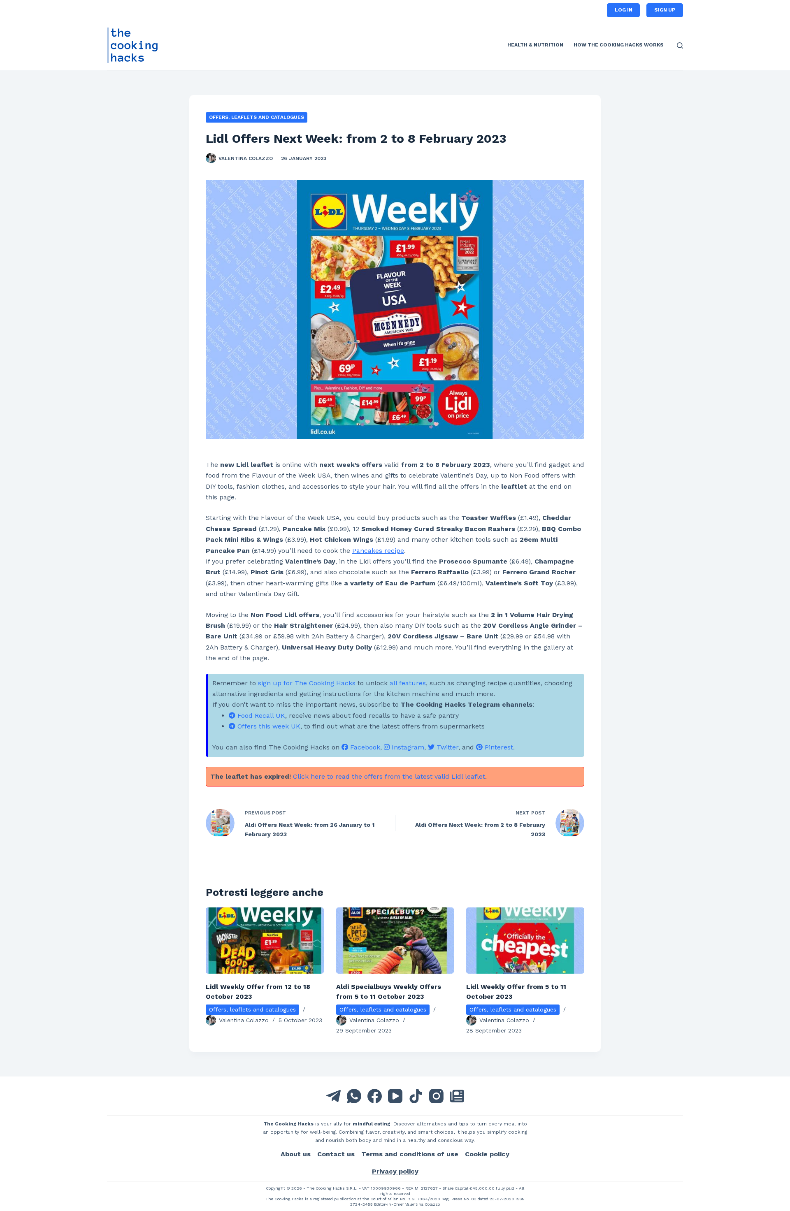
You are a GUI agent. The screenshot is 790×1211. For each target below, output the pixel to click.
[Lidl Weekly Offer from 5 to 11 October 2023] (525, 940)
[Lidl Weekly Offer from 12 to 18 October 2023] (265, 940)
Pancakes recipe (378, 550)
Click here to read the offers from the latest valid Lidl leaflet (389, 776)
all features (408, 683)
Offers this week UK (267, 726)
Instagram (407, 747)
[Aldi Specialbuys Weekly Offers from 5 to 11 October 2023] (395, 940)
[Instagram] (436, 1096)
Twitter (446, 747)
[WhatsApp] (354, 1096)
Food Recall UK (260, 715)
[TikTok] (416, 1096)
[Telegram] (333, 1096)
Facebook (364, 747)
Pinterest (498, 747)
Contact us (336, 1154)
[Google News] (457, 1096)
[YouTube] (395, 1096)
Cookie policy (487, 1154)
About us (296, 1154)
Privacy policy (395, 1171)
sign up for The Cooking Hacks (307, 683)
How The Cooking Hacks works (619, 45)
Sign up (665, 10)
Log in (623, 10)
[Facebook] (374, 1096)
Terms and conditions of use (409, 1154)
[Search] (680, 45)
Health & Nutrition (535, 45)
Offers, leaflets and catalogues (256, 117)
